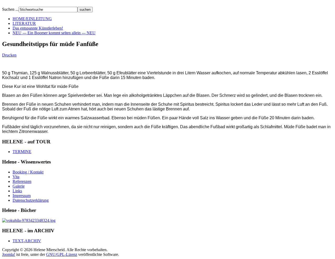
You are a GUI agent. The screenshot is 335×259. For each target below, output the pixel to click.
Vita (16, 176)
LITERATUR (24, 23)
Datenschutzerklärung (31, 200)
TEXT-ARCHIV (27, 241)
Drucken (9, 55)
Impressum (22, 195)
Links (17, 191)
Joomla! (8, 254)
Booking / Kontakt (28, 172)
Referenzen (22, 181)
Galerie (19, 186)
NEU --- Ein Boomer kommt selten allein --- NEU (54, 33)
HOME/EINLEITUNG (32, 18)
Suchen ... (10, 9)
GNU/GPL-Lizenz (61, 254)
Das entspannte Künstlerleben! (38, 28)
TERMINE (22, 151)
